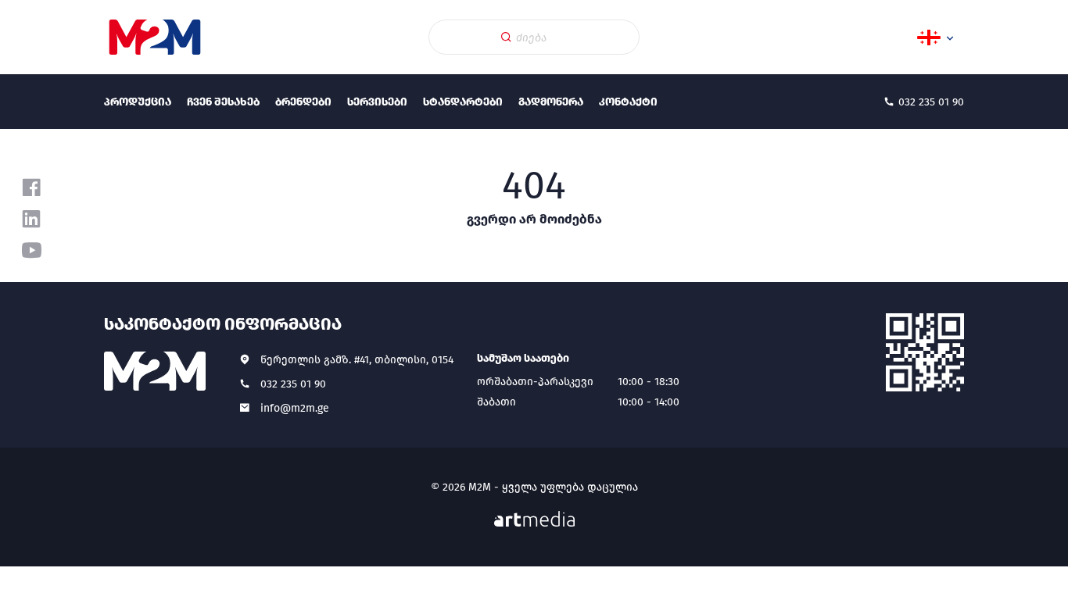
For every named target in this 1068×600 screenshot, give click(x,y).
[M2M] (155, 37)
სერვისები (377, 102)
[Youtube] (31, 250)
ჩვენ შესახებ (223, 102)
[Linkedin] (31, 218)
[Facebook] (31, 187)
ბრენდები (303, 102)
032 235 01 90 (293, 384)
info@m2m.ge (294, 408)
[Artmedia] (534, 519)
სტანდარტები (463, 102)
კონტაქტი (628, 102)
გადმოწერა (550, 102)
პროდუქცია (137, 102)
